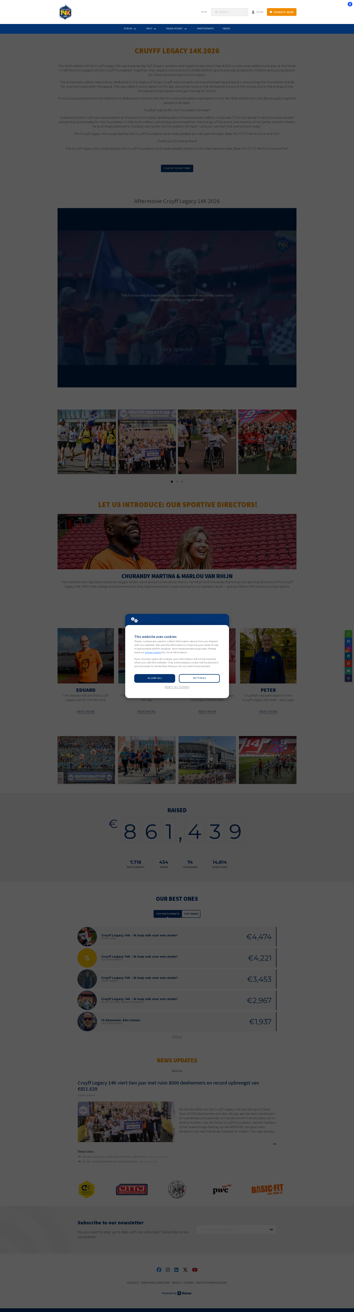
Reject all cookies (177, 687)
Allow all (155, 678)
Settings (199, 678)
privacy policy (153, 652)
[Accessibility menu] (350, 4)
